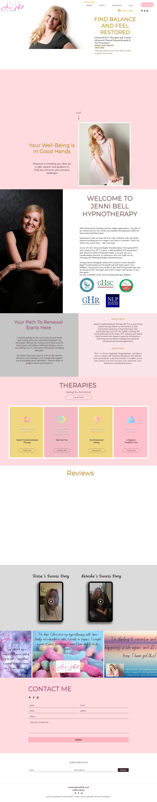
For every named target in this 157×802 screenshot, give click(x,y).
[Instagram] (147, 11)
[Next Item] (153, 654)
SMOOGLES (106, 797)
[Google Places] (142, 11)
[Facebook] (144, 11)
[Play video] (51, 601)
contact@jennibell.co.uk (78, 787)
